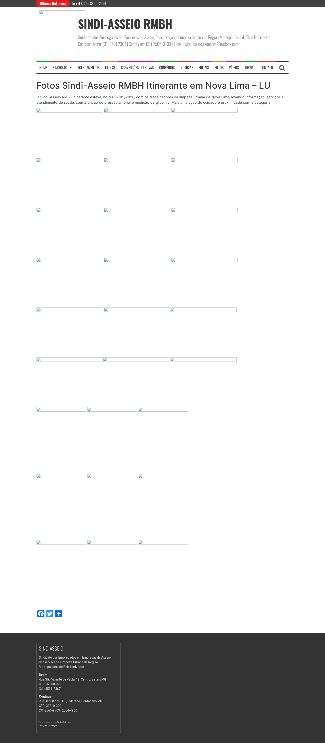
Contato (266, 67)
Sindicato (60, 67)
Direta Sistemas (64, 722)
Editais (204, 67)
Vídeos (234, 67)
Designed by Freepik (48, 725)
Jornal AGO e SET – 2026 (89, 3)
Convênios (167, 67)
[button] (282, 68)
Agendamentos (88, 67)
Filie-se (110, 67)
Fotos (219, 67)
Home (43, 67)
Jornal (250, 67)
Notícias (186, 67)
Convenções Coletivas (137, 67)
